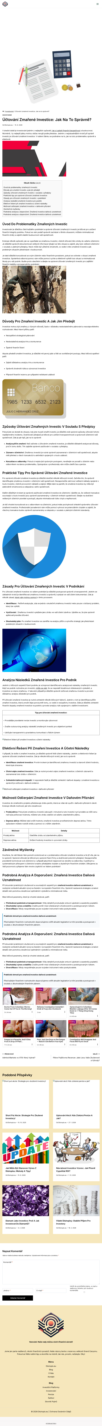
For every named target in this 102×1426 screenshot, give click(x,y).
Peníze (51, 1394)
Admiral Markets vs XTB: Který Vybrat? (18, 1056)
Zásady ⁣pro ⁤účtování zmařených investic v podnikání (24, 198)
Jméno (7, 1291)
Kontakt (51, 1377)
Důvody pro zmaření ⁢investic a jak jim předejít (21, 190)
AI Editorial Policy (51, 1423)
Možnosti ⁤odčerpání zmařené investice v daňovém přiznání (27, 206)
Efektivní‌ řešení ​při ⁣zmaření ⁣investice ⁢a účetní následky (25, 204)
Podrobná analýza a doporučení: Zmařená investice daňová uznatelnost (32, 212)
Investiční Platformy (51, 1387)
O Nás (51, 1373)
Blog (51, 1370)
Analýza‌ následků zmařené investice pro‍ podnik (22, 201)
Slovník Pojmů (51, 1402)
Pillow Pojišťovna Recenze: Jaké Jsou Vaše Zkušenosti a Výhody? (76, 1057)
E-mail (40, 1291)
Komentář (8, 1262)
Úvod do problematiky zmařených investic (20, 187)
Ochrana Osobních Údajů (60, 1412)
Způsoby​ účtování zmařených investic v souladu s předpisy (27, 193)
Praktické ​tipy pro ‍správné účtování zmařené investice (25, 195)
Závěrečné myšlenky (11, 209)
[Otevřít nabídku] (97, 4)
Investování (7, 115)
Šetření (51, 1398)
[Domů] (3, 111)
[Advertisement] (51, 23)
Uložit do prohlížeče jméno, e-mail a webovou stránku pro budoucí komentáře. (83, 1288)
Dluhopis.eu (9, 125)
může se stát (41, 688)
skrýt (38, 183)
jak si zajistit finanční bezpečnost (66, 131)
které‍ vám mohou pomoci (26, 597)
